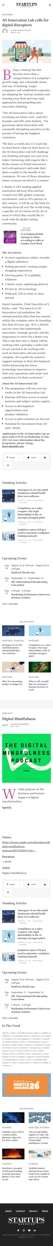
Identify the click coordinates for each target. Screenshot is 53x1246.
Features (7, 14)
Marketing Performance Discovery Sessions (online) (30, 596)
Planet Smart (38, 1054)
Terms (45, 1211)
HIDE (24, 1042)
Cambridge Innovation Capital (29, 1033)
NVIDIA (28, 1051)
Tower (15, 1063)
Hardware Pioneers (12, 1042)
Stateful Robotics (13, 1060)
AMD (14, 1033)
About (8, 1211)
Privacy (33, 1211)
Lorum (16, 1048)
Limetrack (39, 1045)
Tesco (30, 1060)
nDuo (12, 1051)
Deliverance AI (38, 1036)
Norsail (20, 1051)
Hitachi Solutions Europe (38, 1042)
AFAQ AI (6, 1033)
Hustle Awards (18, 1045)
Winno (8, 1066)
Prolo (14, 1057)
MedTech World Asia (23, 572)
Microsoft (24, 1048)
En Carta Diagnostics (23, 1039)
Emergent (9, 1039)
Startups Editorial (21, 724)
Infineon (30, 1045)
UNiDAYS (37, 1063)
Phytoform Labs (25, 1054)
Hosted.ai (6, 1045)
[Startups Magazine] (26, 5)
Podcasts (7, 713)
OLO (35, 1051)
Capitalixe (46, 1033)
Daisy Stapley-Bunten (22, 30)
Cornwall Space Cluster (22, 1036)
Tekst (23, 1060)
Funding (7, 1127)
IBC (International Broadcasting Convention (29, 583)
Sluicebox (22, 1057)
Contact (20, 1211)
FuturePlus (38, 1039)
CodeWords (7, 1036)
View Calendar (10, 603)
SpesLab (32, 1057)
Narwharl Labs (36, 1048)
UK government (26, 1063)
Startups (19, 640)
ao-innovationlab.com (18, 444)
